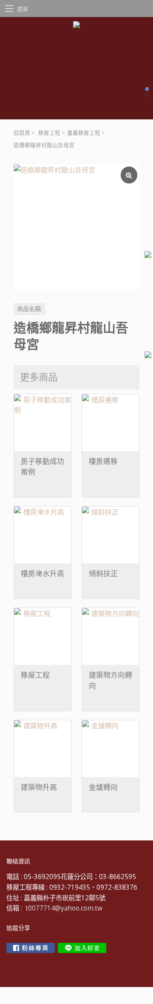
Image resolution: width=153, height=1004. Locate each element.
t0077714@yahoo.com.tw (64, 908)
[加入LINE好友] (82, 948)
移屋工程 (49, 132)
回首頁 (22, 132)
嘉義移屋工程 (83, 132)
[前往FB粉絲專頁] (30, 948)
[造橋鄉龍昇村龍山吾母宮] (76, 227)
